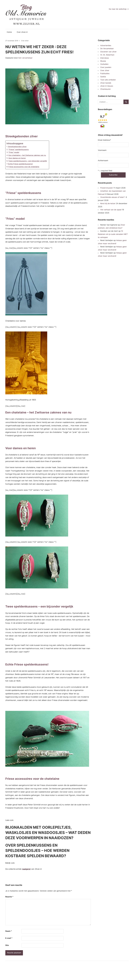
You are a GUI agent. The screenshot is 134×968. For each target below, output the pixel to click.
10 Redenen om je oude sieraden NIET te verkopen (113, 234)
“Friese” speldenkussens (18, 149)
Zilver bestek (105, 83)
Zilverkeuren (105, 89)
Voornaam (102, 150)
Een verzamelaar (25, 58)
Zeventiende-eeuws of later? (112, 197)
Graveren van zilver (108, 52)
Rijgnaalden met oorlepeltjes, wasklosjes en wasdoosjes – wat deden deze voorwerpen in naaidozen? (48, 832)
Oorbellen (104, 64)
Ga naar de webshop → (119, 9)
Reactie (9, 897)
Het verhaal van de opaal (110, 210)
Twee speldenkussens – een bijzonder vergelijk (27, 161)
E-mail (8, 938)
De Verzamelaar (107, 48)
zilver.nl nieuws (106, 86)
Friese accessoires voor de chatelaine (23, 167)
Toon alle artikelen (108, 80)
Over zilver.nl (22, 32)
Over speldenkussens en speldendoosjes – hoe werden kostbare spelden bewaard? (37, 850)
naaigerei (26, 869)
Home (9, 32)
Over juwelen (105, 67)
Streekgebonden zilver (17, 147)
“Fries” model (13, 152)
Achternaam (103, 160)
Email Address (104, 140)
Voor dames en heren (17, 158)
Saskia (103, 77)
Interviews (104, 58)
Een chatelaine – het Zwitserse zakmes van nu (27, 155)
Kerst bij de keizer (107, 203)
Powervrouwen (106, 188)
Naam (8, 931)
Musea (103, 61)
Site (7, 945)
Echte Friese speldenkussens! (20, 164)
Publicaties (105, 73)
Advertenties (105, 45)
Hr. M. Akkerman (107, 55)
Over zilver (25, 41)
